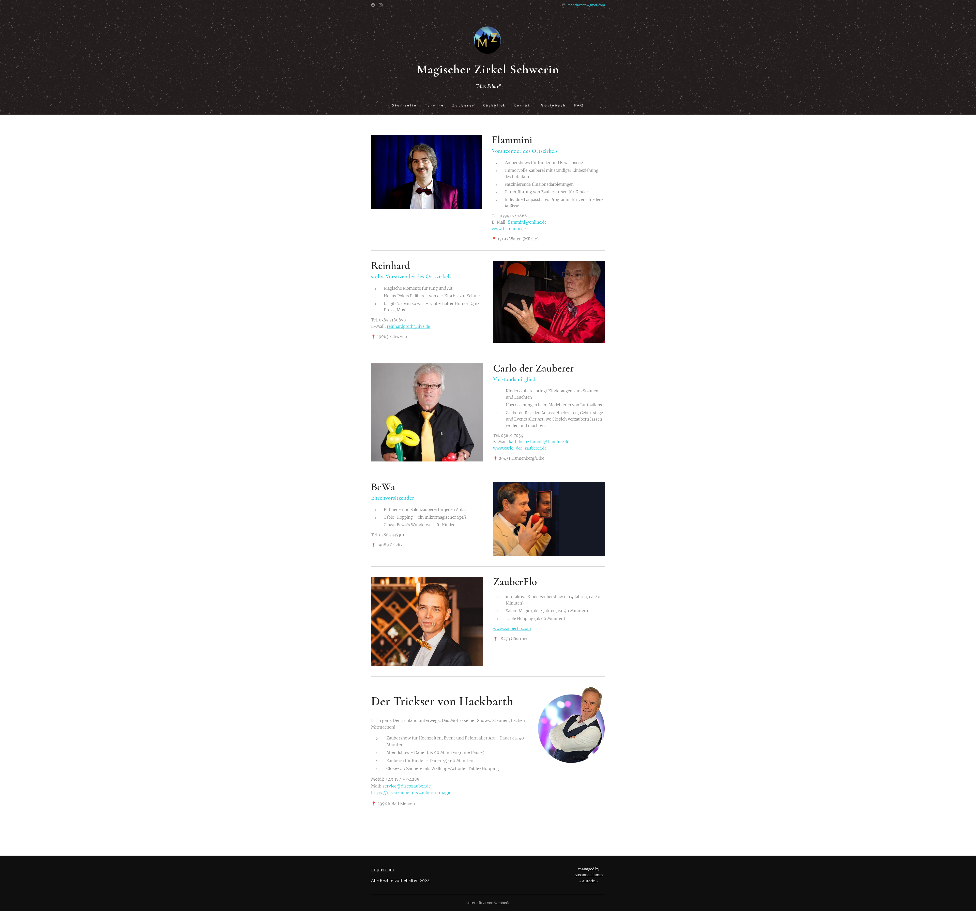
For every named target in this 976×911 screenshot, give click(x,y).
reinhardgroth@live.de (408, 326)
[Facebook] (373, 5)
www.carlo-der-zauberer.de (519, 448)
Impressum (382, 869)
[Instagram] (380, 5)
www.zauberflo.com (512, 628)
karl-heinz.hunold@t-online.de (539, 441)
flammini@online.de (527, 222)
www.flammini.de (509, 228)
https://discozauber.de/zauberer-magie (411, 792)
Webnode (502, 903)
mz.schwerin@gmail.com (586, 5)
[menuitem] (406, 105)
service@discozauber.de (407, 786)
